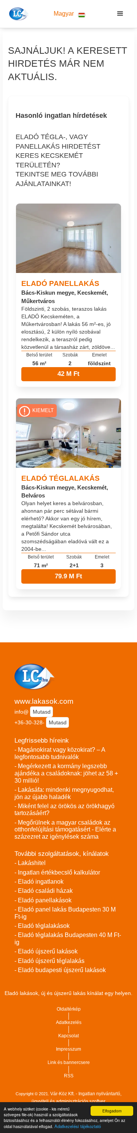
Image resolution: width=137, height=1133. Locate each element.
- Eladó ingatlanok (39, 881)
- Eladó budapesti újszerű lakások (60, 970)
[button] (69, 14)
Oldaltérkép (69, 1009)
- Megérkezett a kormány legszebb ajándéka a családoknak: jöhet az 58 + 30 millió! (66, 773)
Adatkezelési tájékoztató (77, 1126)
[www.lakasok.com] (17, 13)
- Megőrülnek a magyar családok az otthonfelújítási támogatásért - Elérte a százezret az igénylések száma (65, 829)
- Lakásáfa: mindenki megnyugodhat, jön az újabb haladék (64, 793)
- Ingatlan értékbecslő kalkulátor (57, 872)
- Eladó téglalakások (42, 926)
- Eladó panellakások (43, 900)
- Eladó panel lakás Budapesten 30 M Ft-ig (65, 913)
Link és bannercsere (69, 1062)
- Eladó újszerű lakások (46, 951)
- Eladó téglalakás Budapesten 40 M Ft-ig (67, 938)
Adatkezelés (68, 1022)
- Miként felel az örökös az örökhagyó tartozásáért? (64, 810)
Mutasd (42, 712)
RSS (68, 1075)
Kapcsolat (68, 1035)
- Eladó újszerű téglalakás (49, 961)
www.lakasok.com (43, 701)
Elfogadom (111, 1111)
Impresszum (68, 1049)
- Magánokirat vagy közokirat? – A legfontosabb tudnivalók (59, 753)
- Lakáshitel (30, 863)
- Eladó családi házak (43, 890)
